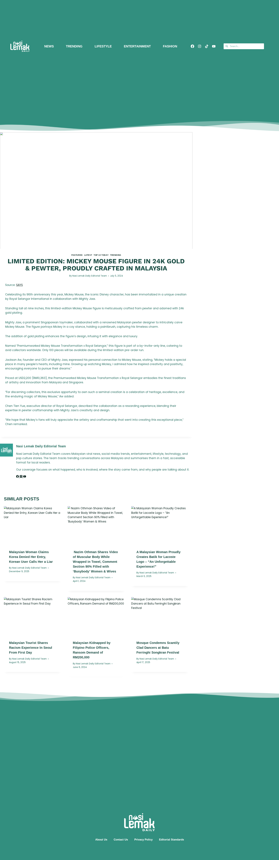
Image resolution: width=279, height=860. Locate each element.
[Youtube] (213, 46)
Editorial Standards (171, 839)
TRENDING (74, 46)
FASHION (170, 46)
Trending (115, 255)
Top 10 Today (101, 255)
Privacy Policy (143, 839)
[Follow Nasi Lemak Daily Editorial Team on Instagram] (21, 477)
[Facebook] (192, 46)
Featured (77, 255)
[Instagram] (199, 46)
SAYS (19, 285)
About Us (101, 839)
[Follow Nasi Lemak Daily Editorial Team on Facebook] (18, 477)
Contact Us (121, 839)
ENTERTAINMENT (137, 46)
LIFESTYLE (103, 46)
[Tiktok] (206, 46)
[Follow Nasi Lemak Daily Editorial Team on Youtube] (24, 477)
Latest (88, 255)
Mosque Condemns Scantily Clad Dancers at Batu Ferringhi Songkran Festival (157, 647)
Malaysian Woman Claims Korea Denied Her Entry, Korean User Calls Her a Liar (31, 556)
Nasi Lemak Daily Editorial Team (89, 275)
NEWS (49, 46)
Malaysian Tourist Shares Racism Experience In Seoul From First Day (30, 647)
